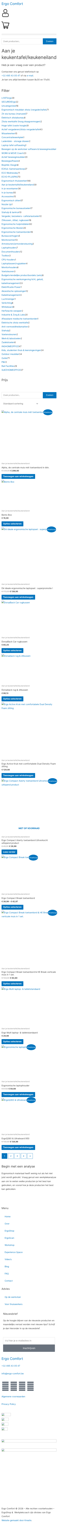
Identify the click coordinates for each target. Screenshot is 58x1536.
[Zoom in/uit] (6, 1530)
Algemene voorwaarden (13, 1396)
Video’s (8, 1259)
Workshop (9, 1245)
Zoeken (49, 41)
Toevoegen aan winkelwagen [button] (18, 476)
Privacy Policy (9, 1404)
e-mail (30, 75)
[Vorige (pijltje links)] (6, 1534)
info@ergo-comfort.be (13, 1373)
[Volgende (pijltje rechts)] (19, 1534)
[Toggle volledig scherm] (19, 1530)
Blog (7, 1266)
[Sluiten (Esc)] (45, 1530)
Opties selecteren (12, 523)
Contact (9, 1281)
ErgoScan (9, 1238)
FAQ (7, 1273)
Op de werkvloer (13, 1297)
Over (7, 1223)
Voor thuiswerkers (13, 1304)
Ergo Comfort (12, 4)
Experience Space (14, 1252)
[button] (29, 34)
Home (8, 1216)
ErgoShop (9, 1231)
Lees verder (9, 852)
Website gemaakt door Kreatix (16, 1520)
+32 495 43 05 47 (11, 75)
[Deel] (32, 1530)
